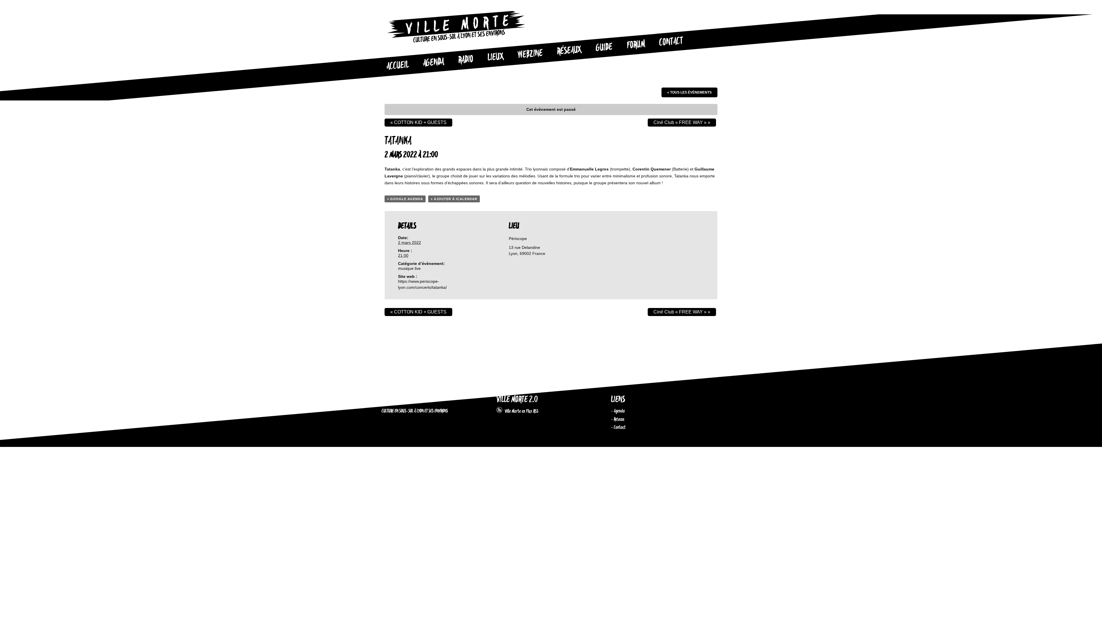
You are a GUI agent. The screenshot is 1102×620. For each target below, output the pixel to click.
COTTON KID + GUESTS (418, 122)
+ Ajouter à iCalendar (454, 199)
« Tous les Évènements (689, 92)
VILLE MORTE (397, 399)
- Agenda (618, 411)
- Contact (618, 427)
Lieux (495, 57)
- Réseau (617, 419)
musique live (409, 268)
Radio (466, 60)
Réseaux (569, 51)
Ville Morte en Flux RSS (520, 411)
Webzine (530, 54)
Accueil (397, 66)
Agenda (433, 63)
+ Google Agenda (405, 199)
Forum (636, 45)
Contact (671, 42)
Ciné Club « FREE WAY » (681, 122)
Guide (604, 48)
